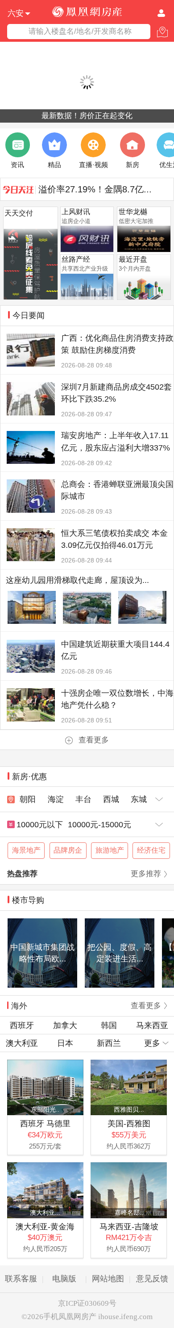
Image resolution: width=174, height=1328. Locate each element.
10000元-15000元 (99, 824)
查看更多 (94, 739)
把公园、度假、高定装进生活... (119, 952)
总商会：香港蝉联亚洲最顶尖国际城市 (117, 490)
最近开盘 (133, 259)
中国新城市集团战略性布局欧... (42, 952)
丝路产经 (76, 259)
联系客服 (21, 1278)
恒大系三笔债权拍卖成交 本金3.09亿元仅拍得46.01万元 (114, 539)
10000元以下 (40, 824)
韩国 (109, 1025)
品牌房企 (68, 850)
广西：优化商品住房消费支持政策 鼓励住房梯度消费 (117, 344)
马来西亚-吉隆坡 (128, 1226)
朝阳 (28, 799)
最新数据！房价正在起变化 (87, 116)
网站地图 (108, 1278)
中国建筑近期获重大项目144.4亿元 (115, 650)
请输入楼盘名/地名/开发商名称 (80, 31)
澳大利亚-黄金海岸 (45, 1227)
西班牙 (22, 1025)
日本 (65, 1043)
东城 (139, 799)
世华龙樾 (133, 211)
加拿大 (65, 1025)
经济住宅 (151, 850)
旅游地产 (109, 850)
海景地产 (26, 850)
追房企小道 (76, 221)
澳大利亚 (22, 1043)
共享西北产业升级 (85, 268)
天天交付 (18, 213)
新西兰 (109, 1043)
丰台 (83, 799)
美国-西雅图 (129, 1123)
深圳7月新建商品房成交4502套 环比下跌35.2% (116, 392)
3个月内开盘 (135, 268)
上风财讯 (76, 211)
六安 (16, 12)
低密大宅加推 (136, 221)
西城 (111, 799)
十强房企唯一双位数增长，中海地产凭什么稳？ (117, 699)
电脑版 (64, 1278)
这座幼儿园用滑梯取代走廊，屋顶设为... (77, 580)
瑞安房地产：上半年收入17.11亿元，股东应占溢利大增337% (115, 441)
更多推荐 (146, 873)
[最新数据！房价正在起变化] (87, 82)
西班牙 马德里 (45, 1123)
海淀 (56, 799)
